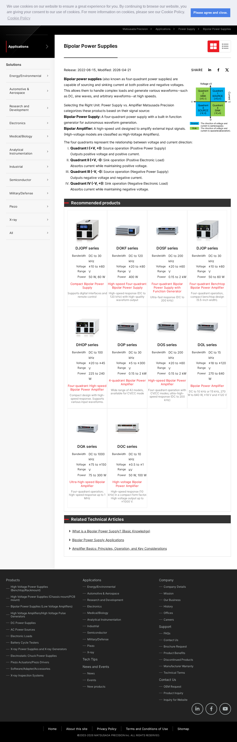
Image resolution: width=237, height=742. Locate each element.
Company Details (175, 586)
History (168, 606)
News (91, 673)
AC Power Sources (23, 629)
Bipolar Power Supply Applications (98, 540)
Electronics (17, 123)
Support (165, 626)
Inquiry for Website (175, 699)
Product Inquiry (173, 693)
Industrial (16, 166)
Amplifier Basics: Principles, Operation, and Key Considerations (119, 548)
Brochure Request (175, 646)
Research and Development (19, 108)
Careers (169, 619)
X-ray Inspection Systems (27, 675)
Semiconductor (20, 180)
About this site (76, 729)
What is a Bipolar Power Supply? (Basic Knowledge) (111, 531)
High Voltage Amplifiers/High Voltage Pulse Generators (38, 614)
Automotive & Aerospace (19, 91)
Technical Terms (174, 672)
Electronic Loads (21, 636)
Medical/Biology (20, 136)
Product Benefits (174, 653)
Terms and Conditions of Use (147, 729)
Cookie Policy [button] (18, 18)
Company (166, 580)
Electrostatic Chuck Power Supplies (34, 655)
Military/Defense (21, 193)
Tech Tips (90, 659)
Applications (163, 29)
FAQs (167, 633)
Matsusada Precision (135, 29)
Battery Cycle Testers (25, 642)
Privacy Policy (106, 729)
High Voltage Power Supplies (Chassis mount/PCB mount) (43, 598)
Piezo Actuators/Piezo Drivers (30, 662)
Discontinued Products (178, 659)
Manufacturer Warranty (178, 666)
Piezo (13, 206)
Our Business (172, 600)
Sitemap (183, 729)
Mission (169, 593)
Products (13, 580)
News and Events (96, 667)
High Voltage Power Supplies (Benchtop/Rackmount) (29, 588)
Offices (168, 613)
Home (52, 729)
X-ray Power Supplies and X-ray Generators (39, 649)
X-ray (13, 219)
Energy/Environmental (25, 76)
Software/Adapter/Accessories (30, 668)
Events (91, 680)
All (11, 233)
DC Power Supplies (23, 623)
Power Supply (186, 29)
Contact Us (171, 640)
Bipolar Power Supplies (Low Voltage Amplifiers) (41, 606)
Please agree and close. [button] (210, 12)
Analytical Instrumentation (20, 151)
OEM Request (172, 686)
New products (96, 686)
